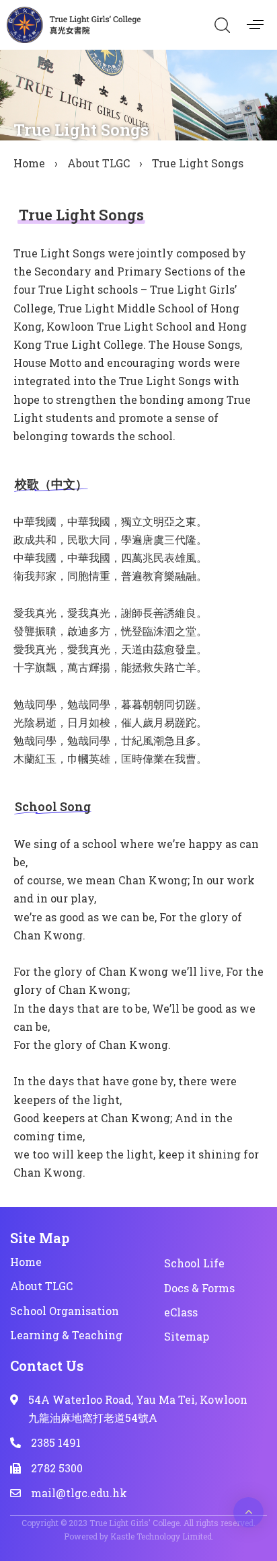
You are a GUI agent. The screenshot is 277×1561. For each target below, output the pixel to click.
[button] (222, 25)
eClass (181, 1312)
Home (29, 163)
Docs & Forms (199, 1288)
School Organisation (64, 1311)
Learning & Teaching (66, 1335)
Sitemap (186, 1336)
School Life (194, 1263)
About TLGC (98, 163)
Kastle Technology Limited (161, 1536)
